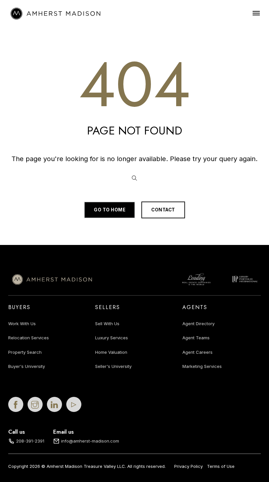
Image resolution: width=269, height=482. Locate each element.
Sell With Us (107, 323)
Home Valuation (111, 352)
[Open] (256, 13)
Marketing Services (202, 366)
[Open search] (134, 178)
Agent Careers (197, 352)
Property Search (25, 352)
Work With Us (22, 323)
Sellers (107, 307)
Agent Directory (198, 323)
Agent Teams (196, 337)
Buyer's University (26, 366)
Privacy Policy (188, 466)
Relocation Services (28, 337)
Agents (194, 307)
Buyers (19, 307)
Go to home (109, 209)
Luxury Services (111, 337)
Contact (163, 209)
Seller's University (113, 366)
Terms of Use (221, 466)
